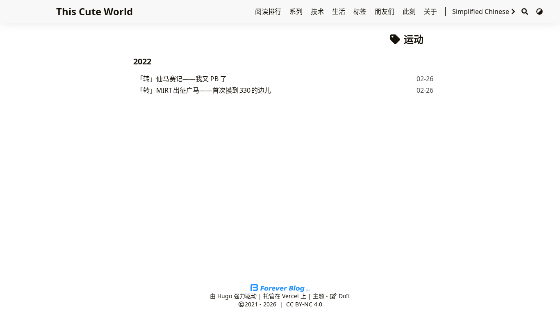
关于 (431, 11)
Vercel (290, 296)
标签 (360, 11)
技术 (318, 11)
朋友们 (385, 11)
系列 (296, 11)
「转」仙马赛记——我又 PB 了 (182, 78)
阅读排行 (269, 11)
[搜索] (525, 11)
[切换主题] (539, 11)
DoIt (343, 296)
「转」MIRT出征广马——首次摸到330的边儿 (204, 90)
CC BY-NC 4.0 (304, 304)
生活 (339, 11)
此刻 (410, 11)
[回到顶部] (545, 300)
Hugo (224, 296)
